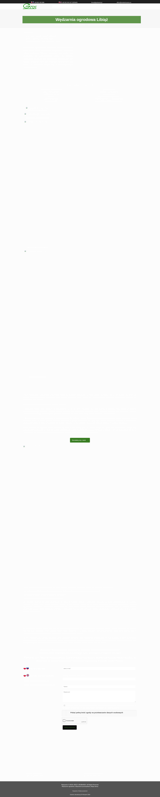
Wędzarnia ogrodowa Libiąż (96, 25)
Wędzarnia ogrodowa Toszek (34, 776)
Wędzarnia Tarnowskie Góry (92, 776)
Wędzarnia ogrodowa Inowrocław (93, 773)
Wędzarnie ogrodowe (68, 786)
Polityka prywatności (83, 791)
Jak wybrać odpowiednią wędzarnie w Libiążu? (39, 39)
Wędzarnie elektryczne (62, 25)
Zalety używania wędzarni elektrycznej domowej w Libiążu (42, 41)
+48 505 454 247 (67, 2)
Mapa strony (94, 786)
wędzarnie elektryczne (94, 638)
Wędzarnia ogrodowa (78, 25)
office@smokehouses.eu (124, 2)
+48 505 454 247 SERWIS (42, 676)
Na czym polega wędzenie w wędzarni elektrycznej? (40, 36)
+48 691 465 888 (39, 2)
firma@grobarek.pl (96, 2)
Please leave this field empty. (74, 676)
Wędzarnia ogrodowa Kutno (34, 773)
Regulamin (75, 791)
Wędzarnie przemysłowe (82, 786)
